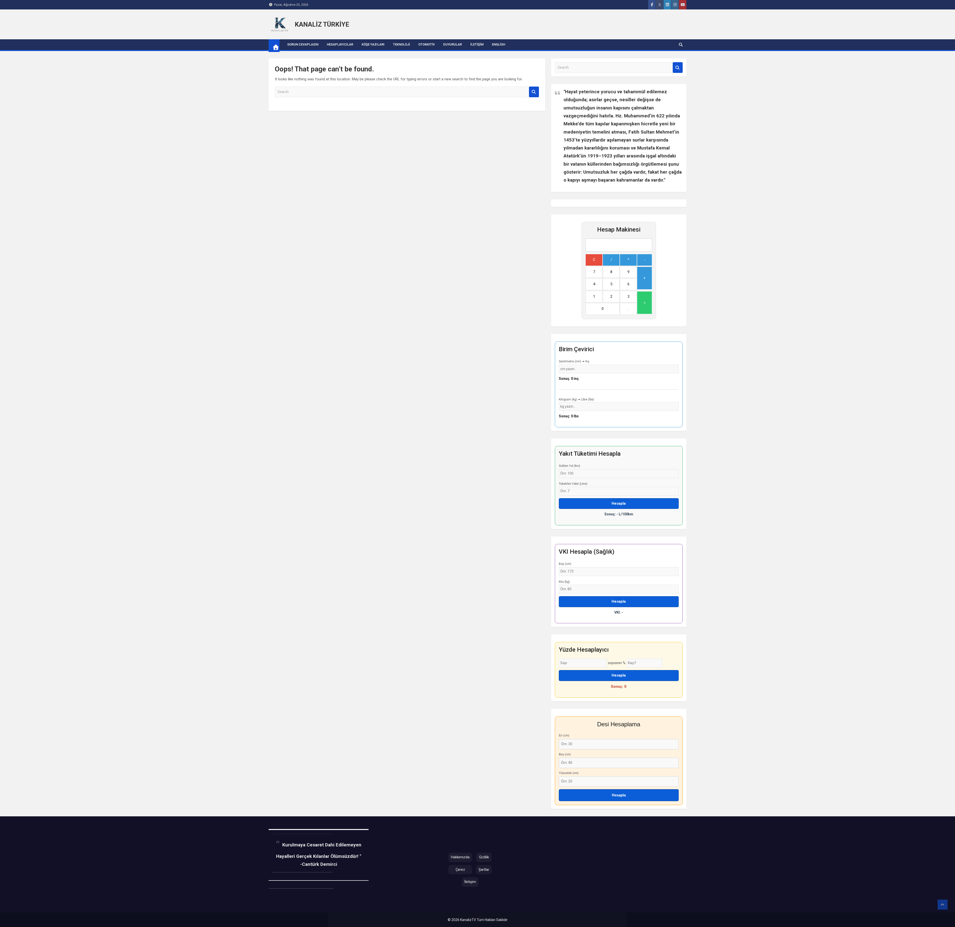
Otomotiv (426, 44)
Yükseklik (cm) (568, 773)
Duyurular (452, 44)
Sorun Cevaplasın (302, 44)
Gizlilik (484, 857)
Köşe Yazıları (373, 44)
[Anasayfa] (280, 24)
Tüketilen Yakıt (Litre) (573, 484)
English (498, 44)
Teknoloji (401, 44)
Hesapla (619, 503)
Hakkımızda (460, 857)
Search (534, 92)
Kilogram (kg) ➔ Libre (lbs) (576, 399)
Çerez (460, 869)
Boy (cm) (565, 564)
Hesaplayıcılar (340, 44)
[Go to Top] (943, 905)
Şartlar (483, 869)
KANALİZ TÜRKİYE (322, 24)
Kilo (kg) (564, 582)
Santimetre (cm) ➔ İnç (574, 361)
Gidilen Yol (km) (569, 466)
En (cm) (564, 735)
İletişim (476, 44)
